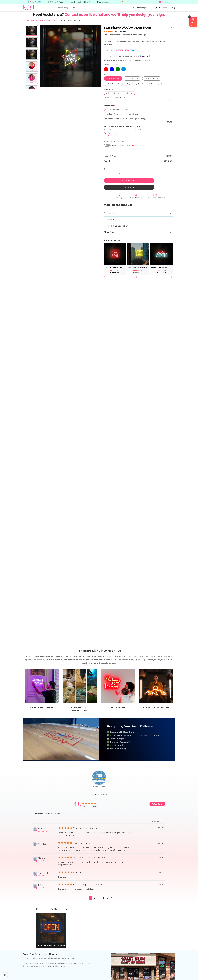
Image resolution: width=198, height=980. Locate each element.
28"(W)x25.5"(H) (151, 78)
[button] (173, 7)
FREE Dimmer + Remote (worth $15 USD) (122, 126)
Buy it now (129, 187)
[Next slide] (171, 276)
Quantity (108, 169)
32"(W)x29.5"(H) (113, 83)
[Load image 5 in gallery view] (32, 78)
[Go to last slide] (104, 276)
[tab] (136, 276)
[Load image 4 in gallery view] (32, 66)
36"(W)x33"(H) (132, 83)
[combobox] (82, 8)
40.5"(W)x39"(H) (152, 83)
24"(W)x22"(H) (132, 78)
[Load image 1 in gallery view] (32, 30)
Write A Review (157, 804)
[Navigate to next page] (111, 897)
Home (27, 20)
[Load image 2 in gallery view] (32, 42)
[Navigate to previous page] (86, 897)
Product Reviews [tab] (53, 813)
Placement (110, 105)
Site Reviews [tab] (38, 813)
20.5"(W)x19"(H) (113, 78)
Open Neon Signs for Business (49, 20)
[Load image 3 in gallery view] (32, 54)
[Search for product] (54, 7)
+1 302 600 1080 (168, 1)
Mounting (109, 89)
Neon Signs (34, 20)
